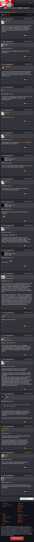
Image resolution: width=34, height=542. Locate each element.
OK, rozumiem (17, 538)
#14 (2, 335)
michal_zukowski (8, 43)
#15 (2, 359)
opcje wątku (30, 14)
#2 (2, 41)
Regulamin (20, 521)
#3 (2, 64)
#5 (2, 110)
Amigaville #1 (13, 12)
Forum (15, 8)
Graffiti (27, 8)
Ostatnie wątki (6, 14)
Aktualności (8, 8)
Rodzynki (20, 508)
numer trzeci (22, 142)
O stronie (20, 514)
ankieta (19, 345)
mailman (6, 157)
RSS (4, 524)
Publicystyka (21, 506)
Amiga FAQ (5, 503)
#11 (2, 250)
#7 (2, 155)
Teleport (4, 520)
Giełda (21, 8)
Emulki (4, 518)
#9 (2, 201)
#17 (2, 426)
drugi (11, 117)
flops (5, 314)
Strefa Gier (20, 511)
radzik (6, 454)
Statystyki (20, 520)
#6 (2, 132)
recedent (6, 337)
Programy (20, 505)
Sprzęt (19, 510)
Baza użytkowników (7, 505)
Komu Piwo (20, 518)
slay (6, 396)
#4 (2, 87)
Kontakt (19, 517)
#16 (2, 393)
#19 (2, 475)
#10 (2, 225)
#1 (2, 18)
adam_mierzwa (9, 275)
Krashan (6, 428)
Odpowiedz (29, 35)
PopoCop (7, 21)
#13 (2, 312)
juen (2, 89)
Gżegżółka (7, 66)
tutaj (16, 235)
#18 (2, 452)
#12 (2, 273)
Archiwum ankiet (6, 517)
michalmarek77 (8, 477)
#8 (2, 179)
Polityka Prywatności (22, 515)
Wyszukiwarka (6, 521)
